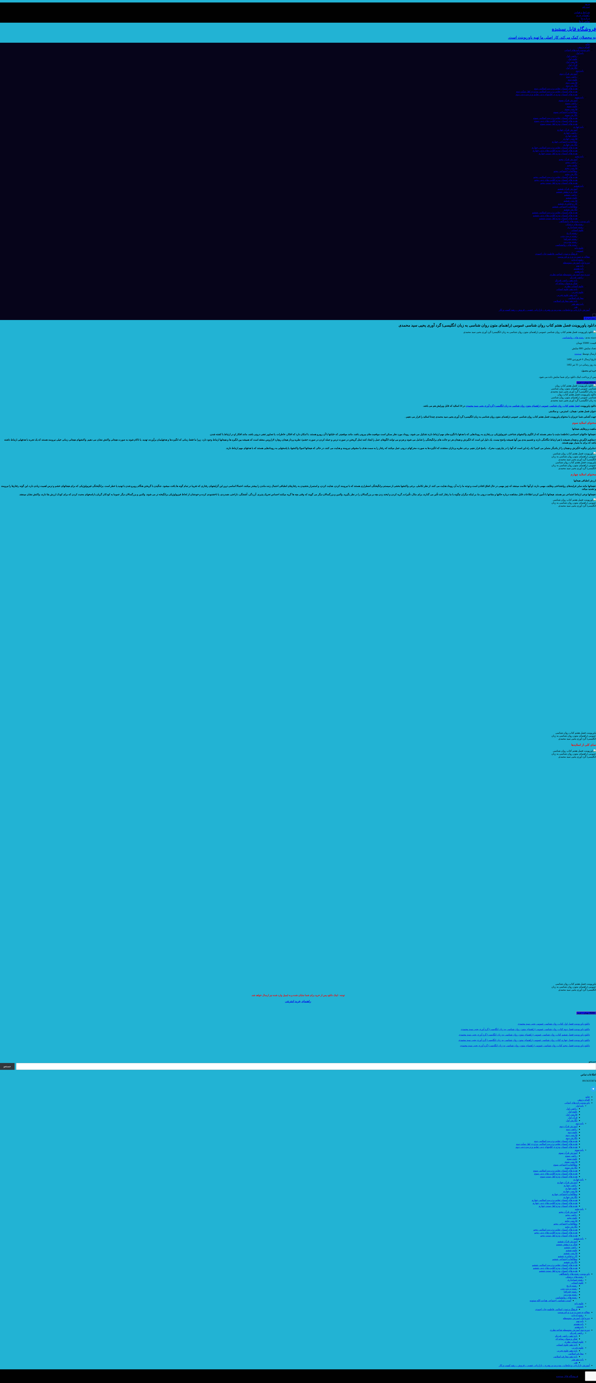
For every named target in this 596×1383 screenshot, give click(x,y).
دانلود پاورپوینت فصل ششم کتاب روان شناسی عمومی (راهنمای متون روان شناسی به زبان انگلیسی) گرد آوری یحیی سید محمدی (524, 1034)
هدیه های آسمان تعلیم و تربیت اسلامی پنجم (555, 177)
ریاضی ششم (570, 194)
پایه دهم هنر (577, 304)
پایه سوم (579, 97)
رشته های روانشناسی (566, 245)
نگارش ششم (570, 209)
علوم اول (572, 59)
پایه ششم (579, 186)
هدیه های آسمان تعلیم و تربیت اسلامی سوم (555, 118)
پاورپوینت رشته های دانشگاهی (574, 221)
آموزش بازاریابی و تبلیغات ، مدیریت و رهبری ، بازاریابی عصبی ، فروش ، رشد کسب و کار (544, 310)
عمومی (580, 250)
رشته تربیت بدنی (568, 236)
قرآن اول (572, 65)
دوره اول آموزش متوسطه (576, 262)
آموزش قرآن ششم (567, 188)
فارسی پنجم (571, 168)
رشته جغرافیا (570, 239)
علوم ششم (571, 197)
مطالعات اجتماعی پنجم (565, 171)
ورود (587, 4)
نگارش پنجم (571, 174)
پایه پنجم (579, 156)
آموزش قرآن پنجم (568, 159)
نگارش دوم (571, 85)
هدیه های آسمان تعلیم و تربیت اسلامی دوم (555, 88)
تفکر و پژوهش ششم (566, 191)
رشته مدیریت (570, 242)
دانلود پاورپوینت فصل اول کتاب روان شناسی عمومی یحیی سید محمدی (554, 1023)
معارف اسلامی (576, 298)
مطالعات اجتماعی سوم (565, 112)
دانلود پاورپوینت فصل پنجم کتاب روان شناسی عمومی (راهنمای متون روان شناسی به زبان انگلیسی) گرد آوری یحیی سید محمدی (525, 1045)
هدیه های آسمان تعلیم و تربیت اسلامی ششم (554, 212)
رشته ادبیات (577, 259)
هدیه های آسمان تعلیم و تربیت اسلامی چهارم (554, 147)
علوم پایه (579, 248)
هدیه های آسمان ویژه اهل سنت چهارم (558, 153)
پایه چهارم (578, 127)
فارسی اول (571, 62)
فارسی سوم (571, 109)
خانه (587, 44)
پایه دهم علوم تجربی (567, 295)
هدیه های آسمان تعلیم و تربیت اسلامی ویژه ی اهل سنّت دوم (546, 91)
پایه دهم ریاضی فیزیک (566, 280)
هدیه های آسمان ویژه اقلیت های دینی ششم (555, 215)
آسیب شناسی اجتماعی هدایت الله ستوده (550, 1300)
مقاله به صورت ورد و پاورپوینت (574, 256)
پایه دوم (580, 70)
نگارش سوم (571, 115)
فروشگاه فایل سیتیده (567, 1376)
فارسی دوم (571, 82)
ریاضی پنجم (571, 162)
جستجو (592, 1061)
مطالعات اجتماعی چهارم (564, 141)
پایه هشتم (579, 268)
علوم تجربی (578, 292)
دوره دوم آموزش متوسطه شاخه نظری (570, 274)
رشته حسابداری (575, 227)
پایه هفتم (579, 271)
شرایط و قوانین (582, 12)
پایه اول (580, 53)
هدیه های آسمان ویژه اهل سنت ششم (558, 218)
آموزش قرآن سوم (568, 100)
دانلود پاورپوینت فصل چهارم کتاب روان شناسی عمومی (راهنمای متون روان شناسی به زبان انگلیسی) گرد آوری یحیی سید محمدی (524, 1040)
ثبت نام (586, 7)
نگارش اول (571, 67)
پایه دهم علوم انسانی (566, 289)
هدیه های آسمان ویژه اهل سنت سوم (558, 124)
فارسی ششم (570, 200)
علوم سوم (572, 106)
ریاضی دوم (571, 76)
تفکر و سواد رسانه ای (566, 283)
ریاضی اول (571, 56)
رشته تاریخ (572, 233)
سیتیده (578, 353)
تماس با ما (584, 21)
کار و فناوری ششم (567, 203)
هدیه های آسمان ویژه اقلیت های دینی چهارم (555, 150)
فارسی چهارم (570, 138)
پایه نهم (580, 265)
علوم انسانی (577, 230)
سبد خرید (590, 318)
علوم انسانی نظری (574, 286)
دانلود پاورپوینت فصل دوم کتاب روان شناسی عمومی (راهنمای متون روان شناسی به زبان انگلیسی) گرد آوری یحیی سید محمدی (525, 1029)
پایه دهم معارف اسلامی (565, 301)
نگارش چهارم (570, 144)
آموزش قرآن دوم (568, 73)
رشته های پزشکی (574, 224)
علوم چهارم (571, 135)
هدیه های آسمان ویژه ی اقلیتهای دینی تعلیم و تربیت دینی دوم (546, 94)
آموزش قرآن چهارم (567, 129)
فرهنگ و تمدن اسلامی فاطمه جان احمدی (556, 253)
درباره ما (585, 18)
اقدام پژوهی (583, 47)
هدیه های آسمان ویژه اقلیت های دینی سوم (555, 121)
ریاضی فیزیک (577, 277)
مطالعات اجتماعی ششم (564, 206)
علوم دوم (572, 79)
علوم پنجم (572, 165)
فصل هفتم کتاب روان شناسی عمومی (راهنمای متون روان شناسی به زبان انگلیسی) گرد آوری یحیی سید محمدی (523, 406)
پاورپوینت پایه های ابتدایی (577, 50)
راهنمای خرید (583, 15)
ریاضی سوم (571, 103)
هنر (575, 307)
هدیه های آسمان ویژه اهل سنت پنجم (558, 183)
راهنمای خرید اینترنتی (298, 1001)
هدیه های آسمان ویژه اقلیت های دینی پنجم (555, 180)
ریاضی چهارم (570, 132)
